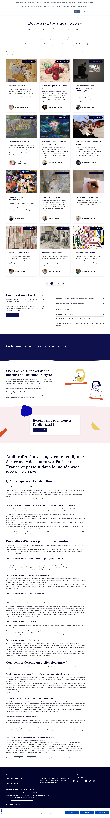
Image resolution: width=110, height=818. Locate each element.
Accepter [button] (77, 11)
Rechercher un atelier (11, 51)
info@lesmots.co (23, 797)
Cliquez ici (43, 778)
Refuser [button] (84, 11)
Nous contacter (13, 315)
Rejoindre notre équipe (13, 783)
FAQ (7, 781)
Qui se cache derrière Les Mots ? (15, 778)
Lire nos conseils (40, 429)
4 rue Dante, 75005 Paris (30, 793)
